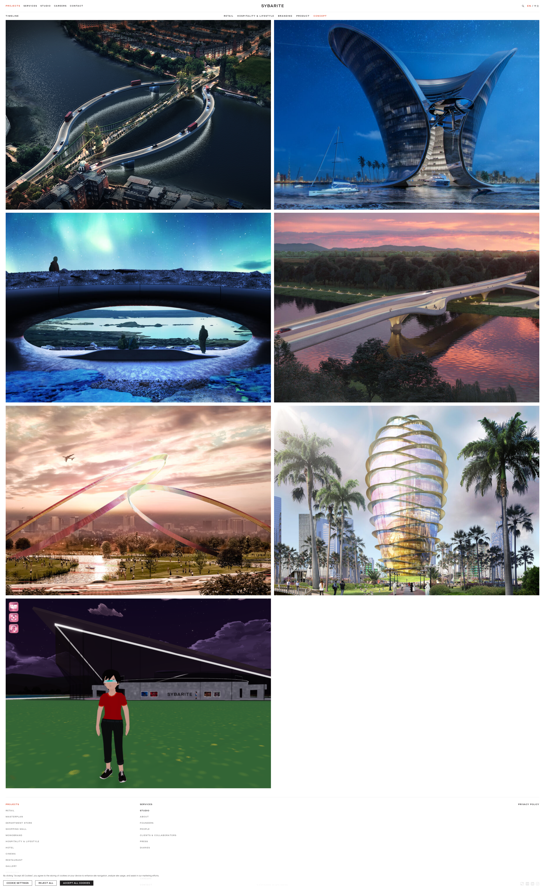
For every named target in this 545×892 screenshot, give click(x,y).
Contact (76, 6)
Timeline (12, 16)
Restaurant (14, 860)
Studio (45, 6)
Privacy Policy (528, 804)
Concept (320, 16)
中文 (536, 6)
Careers (60, 6)
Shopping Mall (16, 829)
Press (144, 841)
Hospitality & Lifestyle (255, 16)
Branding (285, 16)
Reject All (46, 883)
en (529, 6)
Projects (13, 6)
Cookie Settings (18, 883)
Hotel (10, 847)
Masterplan (14, 816)
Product (303, 16)
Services (30, 6)
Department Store (19, 823)
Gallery (11, 866)
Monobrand (14, 835)
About (144, 816)
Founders (147, 823)
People (145, 829)
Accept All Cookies (76, 883)
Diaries (145, 847)
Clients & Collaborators (158, 835)
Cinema (11, 853)
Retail (228, 16)
